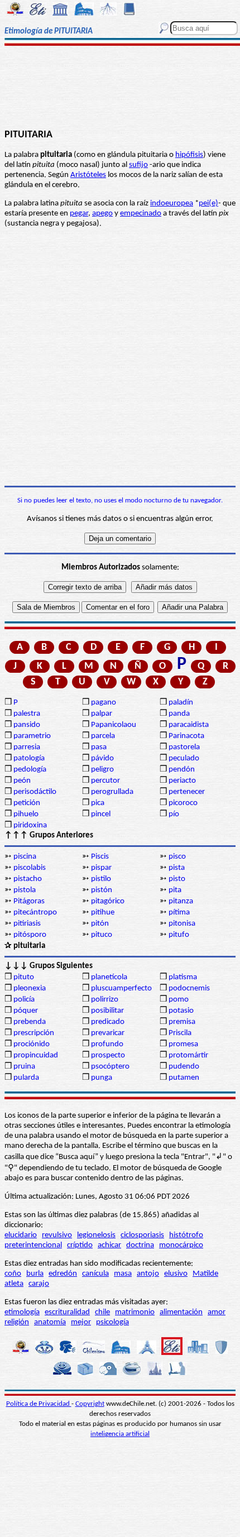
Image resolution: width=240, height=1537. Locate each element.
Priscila (180, 1033)
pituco (101, 935)
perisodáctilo (34, 792)
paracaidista (189, 725)
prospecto (108, 1055)
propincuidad (35, 1055)
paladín (181, 702)
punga (101, 1078)
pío (174, 814)
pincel (101, 814)
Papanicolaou (113, 725)
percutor (105, 781)
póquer (25, 1011)
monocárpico (181, 1245)
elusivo (176, 1274)
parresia (26, 747)
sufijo (138, 165)
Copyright (89, 1403)
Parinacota (186, 736)
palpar (101, 714)
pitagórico (107, 901)
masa (123, 1274)
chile (102, 1312)
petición (26, 803)
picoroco (183, 803)
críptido (80, 1245)
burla (35, 1274)
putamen (184, 1078)
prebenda (29, 1022)
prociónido (31, 1044)
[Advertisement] (119, 88)
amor (216, 1312)
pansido (26, 725)
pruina (24, 1066)
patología (29, 758)
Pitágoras (29, 901)
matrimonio (135, 1312)
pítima (179, 912)
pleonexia (29, 988)
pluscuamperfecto (121, 988)
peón (22, 781)
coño (12, 1274)
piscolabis (29, 868)
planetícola (109, 977)
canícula (95, 1274)
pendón (182, 769)
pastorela (184, 747)
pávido (102, 758)
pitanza (181, 901)
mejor (81, 1322)
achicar (109, 1245)
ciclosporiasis (142, 1235)
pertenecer (187, 792)
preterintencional (33, 1245)
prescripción (33, 1033)
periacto (182, 781)
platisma (183, 977)
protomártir (188, 1055)
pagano (103, 702)
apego (102, 213)
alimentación (181, 1312)
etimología (22, 1312)
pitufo (179, 935)
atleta (13, 1284)
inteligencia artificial (120, 1434)
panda (179, 714)
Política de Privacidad (38, 1403)
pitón (100, 924)
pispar (101, 868)
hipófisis (189, 155)
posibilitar (107, 1011)
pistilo (101, 879)
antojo (148, 1274)
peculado (184, 758)
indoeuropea (171, 203)
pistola (24, 890)
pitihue (102, 912)
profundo (107, 1044)
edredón (63, 1274)
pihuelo (26, 814)
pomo (179, 999)
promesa (183, 1044)
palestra (26, 714)
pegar (79, 213)
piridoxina (30, 825)
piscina (24, 857)
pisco (177, 857)
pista (177, 868)
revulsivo (57, 1235)
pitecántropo (35, 912)
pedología (29, 769)
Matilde (205, 1274)
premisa (182, 1022)
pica (97, 803)
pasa (99, 747)
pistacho (27, 879)
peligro (102, 769)
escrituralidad (67, 1312)
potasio (181, 1011)
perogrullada (112, 792)
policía (24, 999)
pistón (101, 890)
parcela (103, 736)
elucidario (20, 1235)
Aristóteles (88, 175)
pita (175, 890)
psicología (112, 1322)
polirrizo (104, 999)
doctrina (140, 1245)
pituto (23, 977)
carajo (38, 1284)
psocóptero (110, 1066)
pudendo (184, 1066)
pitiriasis (27, 924)
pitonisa (182, 924)
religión (16, 1322)
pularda (26, 1078)
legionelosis (96, 1235)
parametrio (32, 736)
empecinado (140, 213)
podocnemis (189, 988)
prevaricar (107, 1033)
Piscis (100, 857)
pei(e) (208, 203)
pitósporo (29, 935)
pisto (177, 879)
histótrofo (186, 1235)
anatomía (50, 1322)
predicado (107, 1022)
